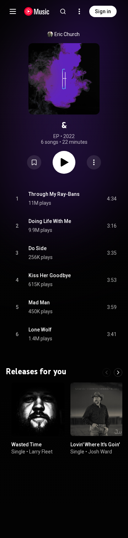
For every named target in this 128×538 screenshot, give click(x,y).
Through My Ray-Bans (54, 194)
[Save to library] (34, 162)
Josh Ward (100, 452)
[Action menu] (94, 162)
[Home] (36, 11)
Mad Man (39, 302)
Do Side (37, 248)
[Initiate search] (63, 11)
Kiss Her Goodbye (49, 275)
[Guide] (13, 11)
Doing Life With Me (49, 221)
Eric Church (67, 34)
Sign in (103, 11)
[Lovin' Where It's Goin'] (97, 409)
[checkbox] (111, 198)
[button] (34, 162)
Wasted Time (26, 444)
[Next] (118, 372)
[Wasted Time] (38, 409)
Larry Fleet (41, 452)
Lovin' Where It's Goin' (95, 444)
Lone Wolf (40, 330)
